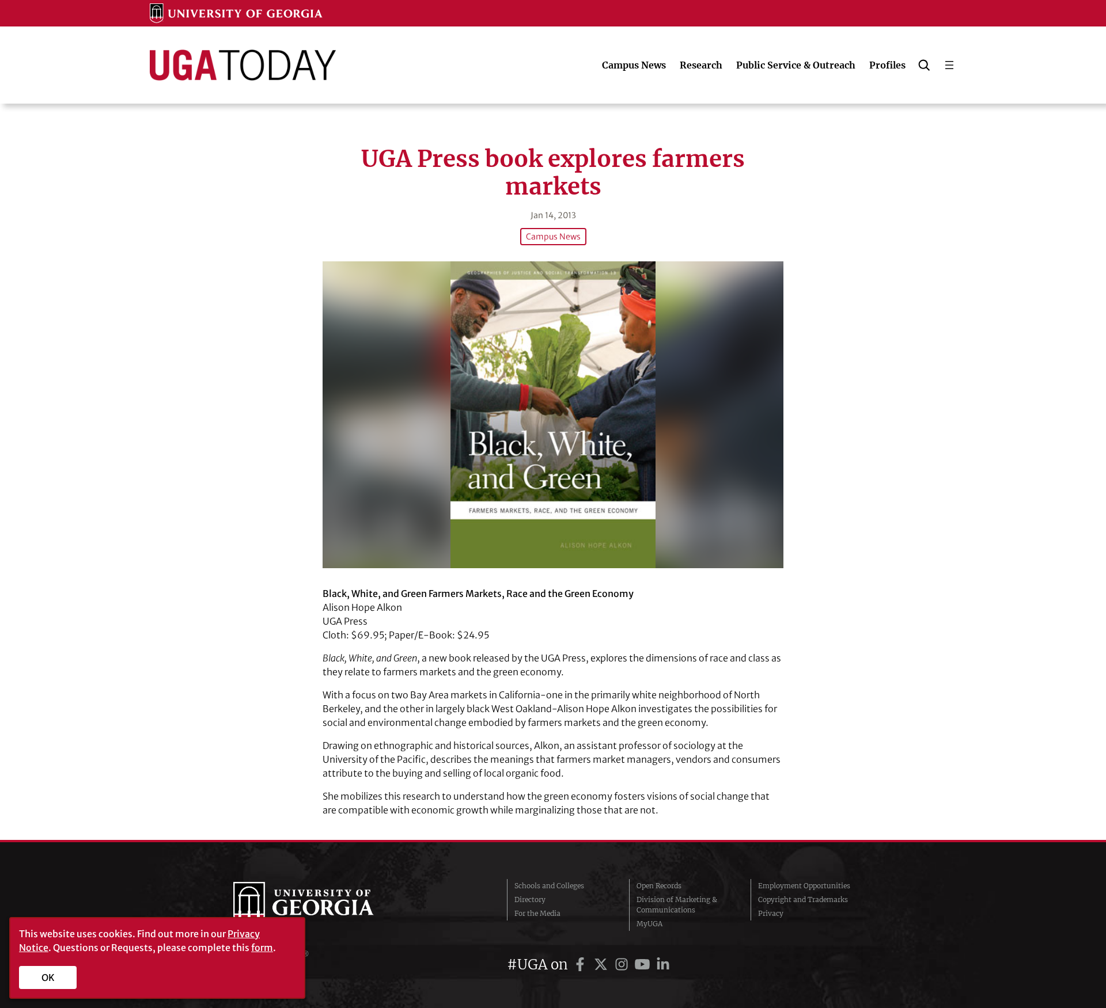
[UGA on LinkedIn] (663, 964)
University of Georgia (319, 905)
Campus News (553, 236)
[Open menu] (949, 65)
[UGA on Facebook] (581, 964)
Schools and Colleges (549, 885)
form (262, 947)
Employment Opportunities (804, 885)
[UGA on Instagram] (623, 964)
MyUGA (649, 923)
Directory (530, 899)
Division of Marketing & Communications (677, 904)
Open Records (659, 885)
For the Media (537, 913)
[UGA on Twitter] (602, 964)
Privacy (770, 913)
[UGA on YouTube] (644, 964)
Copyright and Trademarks (803, 899)
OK (48, 977)
